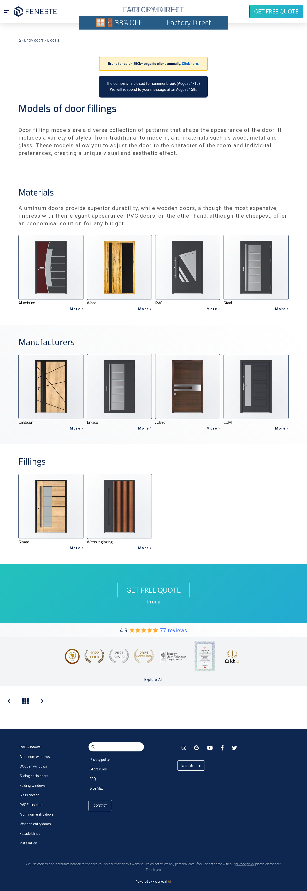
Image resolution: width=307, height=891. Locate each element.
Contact (100, 805)
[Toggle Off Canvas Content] (6, 11)
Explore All (153, 680)
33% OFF (129, 22)
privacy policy (244, 864)
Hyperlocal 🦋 (162, 881)
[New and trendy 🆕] (9, 702)
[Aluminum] (42, 702)
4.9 (153, 630)
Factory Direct (188, 22)
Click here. (190, 64)
